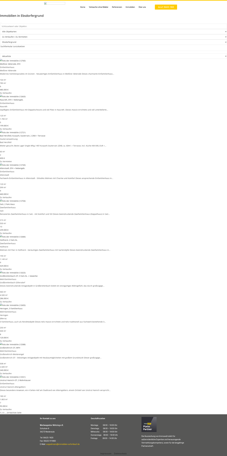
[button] (143, 7)
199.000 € (4, 125)
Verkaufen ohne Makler (98, 7)
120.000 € (4, 337)
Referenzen (117, 7)
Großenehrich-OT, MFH (10, 347)
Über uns (142, 7)
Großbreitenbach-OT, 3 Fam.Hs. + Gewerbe (19, 276)
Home (82, 7)
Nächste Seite (15, 412)
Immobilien (130, 7)
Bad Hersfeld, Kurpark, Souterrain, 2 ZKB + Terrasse (22, 135)
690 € (2, 158)
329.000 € (4, 266)
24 (8, 412)
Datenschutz (120, 453)
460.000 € (4, 194)
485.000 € (4, 89)
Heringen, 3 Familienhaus (11, 308)
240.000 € (4, 370)
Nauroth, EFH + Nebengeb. (11, 100)
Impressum (105, 453)
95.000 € (3, 406)
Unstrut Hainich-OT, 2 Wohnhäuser (15, 380)
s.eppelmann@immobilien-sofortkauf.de (63, 444)
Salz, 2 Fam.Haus (7, 204)
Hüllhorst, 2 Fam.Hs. (9, 240)
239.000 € (4, 230)
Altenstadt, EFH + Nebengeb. (12, 168)
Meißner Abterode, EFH (10, 64)
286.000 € (4, 298)
